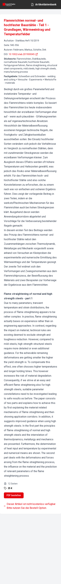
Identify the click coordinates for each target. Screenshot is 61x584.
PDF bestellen (14, 495)
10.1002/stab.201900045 (22, 54)
